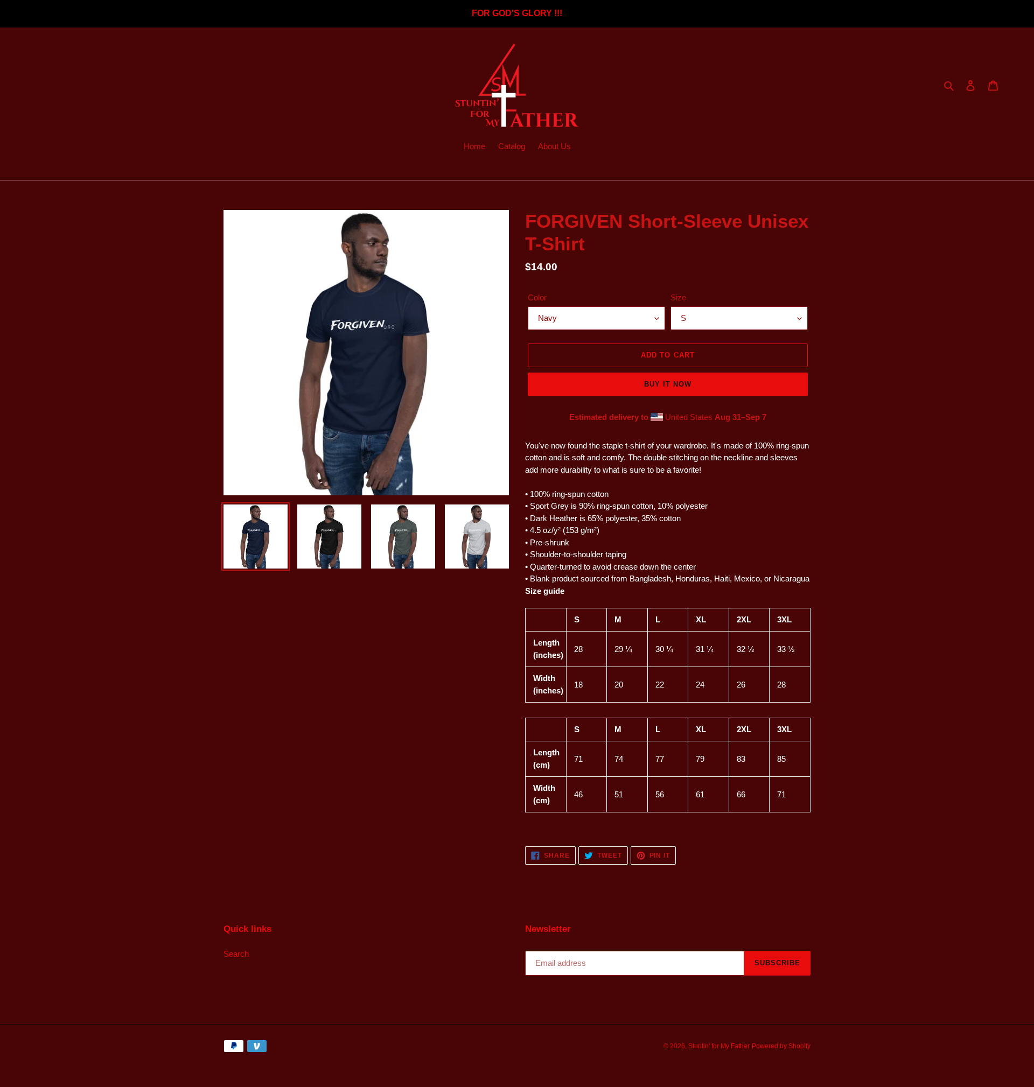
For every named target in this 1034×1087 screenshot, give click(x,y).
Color (537, 297)
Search (236, 953)
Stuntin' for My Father (719, 1046)
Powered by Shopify (781, 1046)
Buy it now (667, 384)
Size (678, 297)
